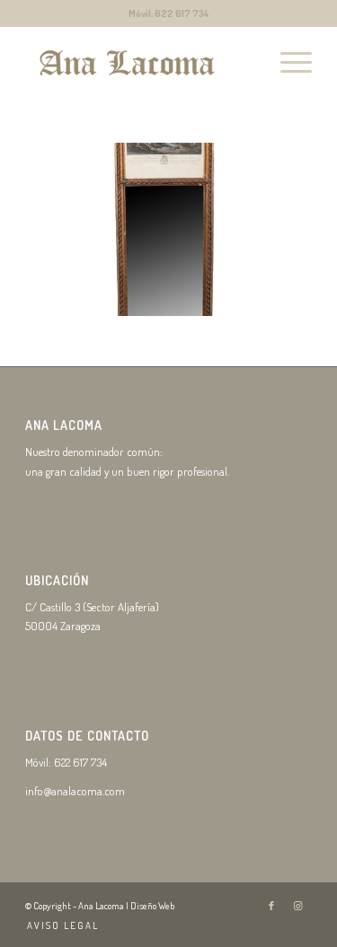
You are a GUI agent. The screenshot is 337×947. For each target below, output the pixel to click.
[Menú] (287, 62)
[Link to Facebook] (271, 905)
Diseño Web (152, 905)
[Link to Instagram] (298, 905)
